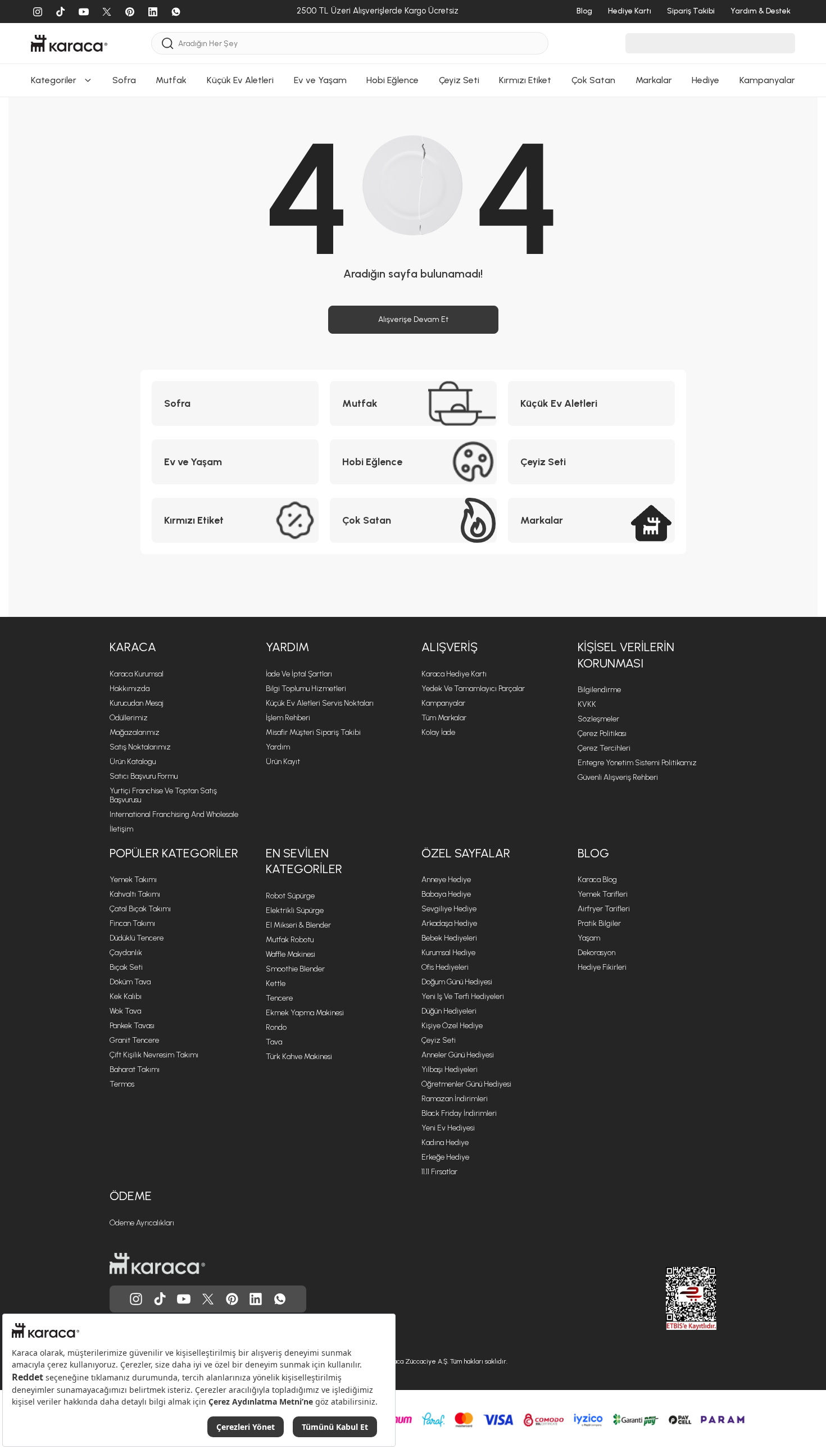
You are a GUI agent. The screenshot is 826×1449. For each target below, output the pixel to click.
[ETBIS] (671, 1298)
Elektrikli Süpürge (295, 910)
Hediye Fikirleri (602, 967)
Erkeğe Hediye (445, 1157)
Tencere (279, 998)
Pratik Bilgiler (599, 923)
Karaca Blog (597, 879)
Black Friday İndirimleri (459, 1113)
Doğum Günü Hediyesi (456, 982)
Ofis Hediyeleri (445, 967)
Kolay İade (438, 732)
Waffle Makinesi (290, 954)
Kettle (275, 983)
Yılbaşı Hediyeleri (449, 1069)
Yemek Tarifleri (603, 894)
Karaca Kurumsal (137, 674)
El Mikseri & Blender (298, 925)
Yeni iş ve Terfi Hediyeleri (462, 996)
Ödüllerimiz (129, 718)
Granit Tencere (134, 1040)
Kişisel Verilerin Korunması (626, 655)
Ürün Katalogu (133, 761)
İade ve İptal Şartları (299, 674)
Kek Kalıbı (126, 996)
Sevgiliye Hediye (448, 909)
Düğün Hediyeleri (448, 1011)
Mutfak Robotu (290, 939)
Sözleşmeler (598, 719)
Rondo (276, 1027)
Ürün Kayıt (283, 761)
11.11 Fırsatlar (439, 1172)
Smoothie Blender (295, 969)
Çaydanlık (126, 952)
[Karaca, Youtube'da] (184, 1299)
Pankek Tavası (132, 1025)
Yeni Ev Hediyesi (448, 1128)
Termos (122, 1084)
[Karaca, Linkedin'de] (256, 1299)
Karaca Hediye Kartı (454, 674)
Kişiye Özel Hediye (452, 1025)
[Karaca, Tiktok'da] (160, 1299)
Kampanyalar (443, 703)
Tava (274, 1042)
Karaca (133, 647)
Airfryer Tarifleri (604, 909)
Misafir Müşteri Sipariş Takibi (313, 732)
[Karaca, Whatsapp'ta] (280, 1299)
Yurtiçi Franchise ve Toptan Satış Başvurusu (163, 795)
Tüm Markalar (443, 718)
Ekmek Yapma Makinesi (305, 1013)
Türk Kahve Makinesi (299, 1056)
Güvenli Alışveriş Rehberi (618, 777)
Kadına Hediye (445, 1142)
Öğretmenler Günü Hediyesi (466, 1084)
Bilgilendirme (599, 689)
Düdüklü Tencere (137, 938)
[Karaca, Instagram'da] (136, 1299)
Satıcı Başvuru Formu (144, 776)
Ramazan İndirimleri (454, 1098)
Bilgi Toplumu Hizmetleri (306, 688)
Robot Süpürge (290, 896)
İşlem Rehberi (288, 718)
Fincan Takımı (132, 923)
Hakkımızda (129, 688)
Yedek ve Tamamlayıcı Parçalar (473, 688)
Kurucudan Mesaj (137, 703)
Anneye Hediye (446, 879)
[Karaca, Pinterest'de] (232, 1299)
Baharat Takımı (135, 1069)
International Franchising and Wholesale (174, 814)
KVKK (587, 704)
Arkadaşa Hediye (449, 923)
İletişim (121, 829)
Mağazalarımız (135, 732)
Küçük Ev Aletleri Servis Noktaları (320, 703)
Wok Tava (125, 1011)
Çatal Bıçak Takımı (140, 909)
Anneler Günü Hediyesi (457, 1055)
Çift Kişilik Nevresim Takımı (154, 1055)
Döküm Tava (130, 982)
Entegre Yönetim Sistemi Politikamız (637, 762)
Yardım (287, 647)
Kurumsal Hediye (448, 952)
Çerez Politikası (602, 733)
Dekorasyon (596, 952)
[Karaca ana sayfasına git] (157, 1263)
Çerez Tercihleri (604, 748)
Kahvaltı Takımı (135, 894)
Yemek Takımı (133, 879)
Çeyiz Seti (438, 1040)
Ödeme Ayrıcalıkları (142, 1223)
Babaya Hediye (446, 894)
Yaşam (589, 938)
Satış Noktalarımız (140, 747)
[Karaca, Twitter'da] (208, 1299)
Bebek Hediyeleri (449, 938)
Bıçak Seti (126, 967)
